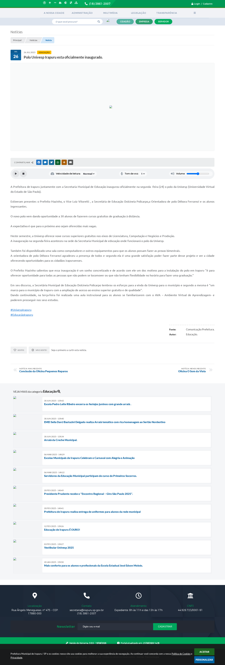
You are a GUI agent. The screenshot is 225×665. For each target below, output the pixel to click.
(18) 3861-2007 (86, 613)
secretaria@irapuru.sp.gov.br (87, 610)
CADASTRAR (165, 626)
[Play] (15, 173)
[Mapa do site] (76, 3)
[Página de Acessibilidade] (44, 3)
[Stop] (23, 173)
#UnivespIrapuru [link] (21, 309)
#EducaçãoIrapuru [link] (22, 314)
